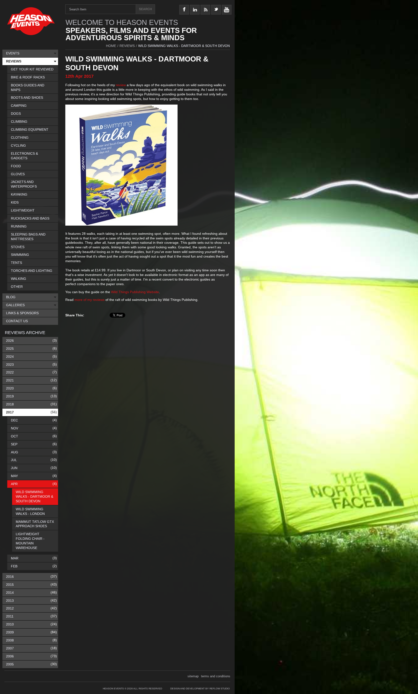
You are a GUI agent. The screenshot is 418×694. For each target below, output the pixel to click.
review (121, 85)
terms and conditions (215, 676)
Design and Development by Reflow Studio (200, 688)
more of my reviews (90, 300)
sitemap (193, 676)
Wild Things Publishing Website (135, 292)
